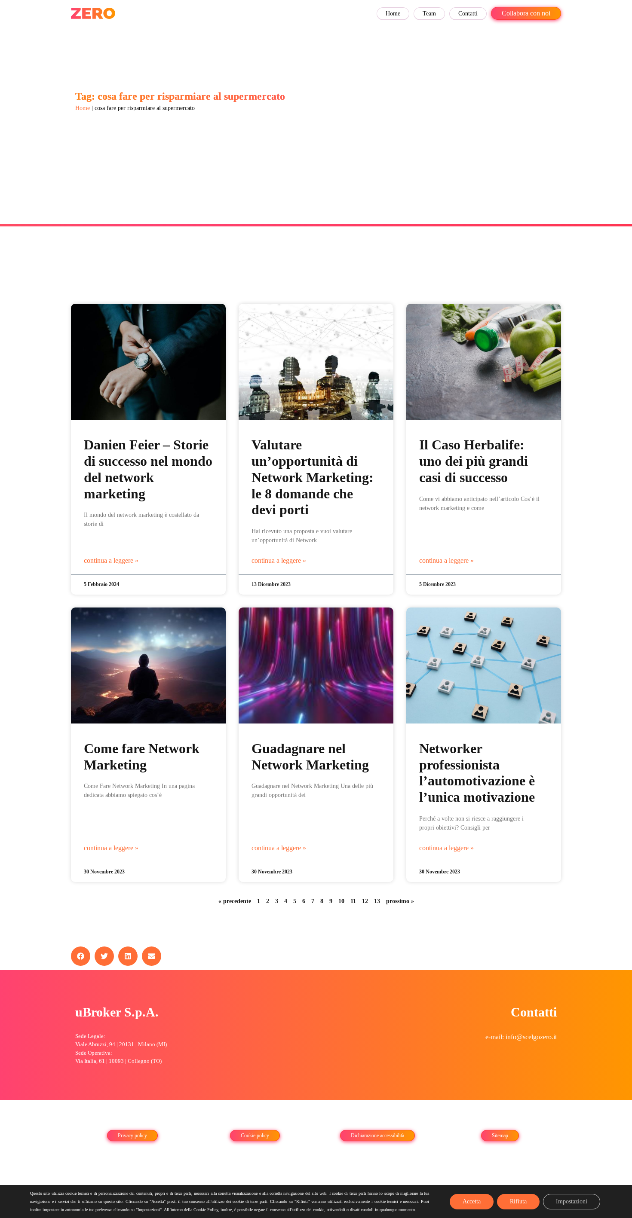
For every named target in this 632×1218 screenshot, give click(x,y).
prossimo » (400, 901)
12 (365, 901)
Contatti (468, 13)
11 (353, 901)
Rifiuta (518, 1201)
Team (429, 13)
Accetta (472, 1201)
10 (341, 901)
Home (393, 13)
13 (377, 901)
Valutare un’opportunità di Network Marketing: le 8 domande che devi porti (313, 477)
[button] (80, 956)
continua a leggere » (111, 560)
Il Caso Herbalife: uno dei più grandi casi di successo (473, 461)
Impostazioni (571, 1201)
